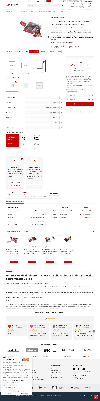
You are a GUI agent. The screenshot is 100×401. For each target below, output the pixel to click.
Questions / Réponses (34, 374)
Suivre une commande (56, 370)
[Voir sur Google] (9, 326)
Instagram (84, 395)
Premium (51, 51)
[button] (48, 37)
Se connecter (56, 195)
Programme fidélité (33, 377)
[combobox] (45, 5)
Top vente (43, 51)
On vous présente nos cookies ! (10, 385)
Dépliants (20, 15)
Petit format (13, 15)
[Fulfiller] (12, 5)
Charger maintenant (15, 182)
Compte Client (54, 368)
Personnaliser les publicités (9, 387)
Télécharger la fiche (40, 210)
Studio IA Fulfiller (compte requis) (36, 379)
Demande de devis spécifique (79, 375)
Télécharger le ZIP (86, 210)
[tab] (15, 202)
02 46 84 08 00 (88, 1)
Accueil (7, 15)
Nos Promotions (32, 372)
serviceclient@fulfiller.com (79, 379)
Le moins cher (34, 51)
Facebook (80, 395)
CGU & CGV (10, 395)
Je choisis (9, 393)
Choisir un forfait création (34, 183)
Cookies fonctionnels (8, 384)
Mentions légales (19, 395)
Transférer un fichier (55, 372)
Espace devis (54, 374)
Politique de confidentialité (31, 395)
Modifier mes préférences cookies (54, 395)
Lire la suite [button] (33, 337)
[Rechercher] (62, 5)
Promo (59, 51)
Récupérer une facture (56, 375)
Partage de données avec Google (10, 382)
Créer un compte (54, 193)
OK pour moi (24, 393)
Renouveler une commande (57, 377)
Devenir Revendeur (33, 375)
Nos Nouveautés (33, 370)
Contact (75, 377)
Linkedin (91, 395)
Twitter (87, 395)
